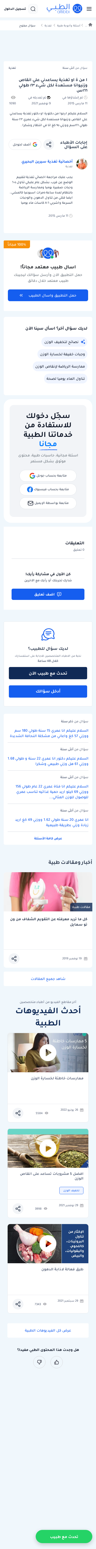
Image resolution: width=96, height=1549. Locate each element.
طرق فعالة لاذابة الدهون (62, 1269)
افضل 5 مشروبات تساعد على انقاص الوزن (51, 1176)
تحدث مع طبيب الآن (48, 673)
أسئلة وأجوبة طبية (68, 26)
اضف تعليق (44, 594)
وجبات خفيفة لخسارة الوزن (62, 354)
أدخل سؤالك (48, 691)
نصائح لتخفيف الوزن (61, 342)
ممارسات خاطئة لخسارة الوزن (57, 1078)
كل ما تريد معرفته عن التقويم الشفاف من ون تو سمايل (48, 921)
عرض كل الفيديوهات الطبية (48, 1330)
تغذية (48, 26)
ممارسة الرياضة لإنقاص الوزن (60, 366)
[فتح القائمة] (87, 9)
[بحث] (33, 9)
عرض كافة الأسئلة (48, 838)
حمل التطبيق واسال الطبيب (52, 295)
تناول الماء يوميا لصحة (66, 378)
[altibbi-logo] (64, 9)
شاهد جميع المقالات (48, 978)
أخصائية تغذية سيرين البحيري (47, 161)
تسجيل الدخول (15, 8)
